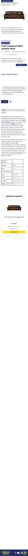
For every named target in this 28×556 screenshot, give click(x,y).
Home (2, 3)
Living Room (15, 3)
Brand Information (19, 110)
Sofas (14, 4)
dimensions (10, 110)
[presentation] (2, 15)
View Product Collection (18, 51)
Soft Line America (6, 41)
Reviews (4, 112)
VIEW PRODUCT (14, 232)
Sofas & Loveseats (6, 4)
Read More (20, 65)
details (4, 110)
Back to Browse (7, 1)
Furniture (8, 3)
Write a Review (13, 54)
